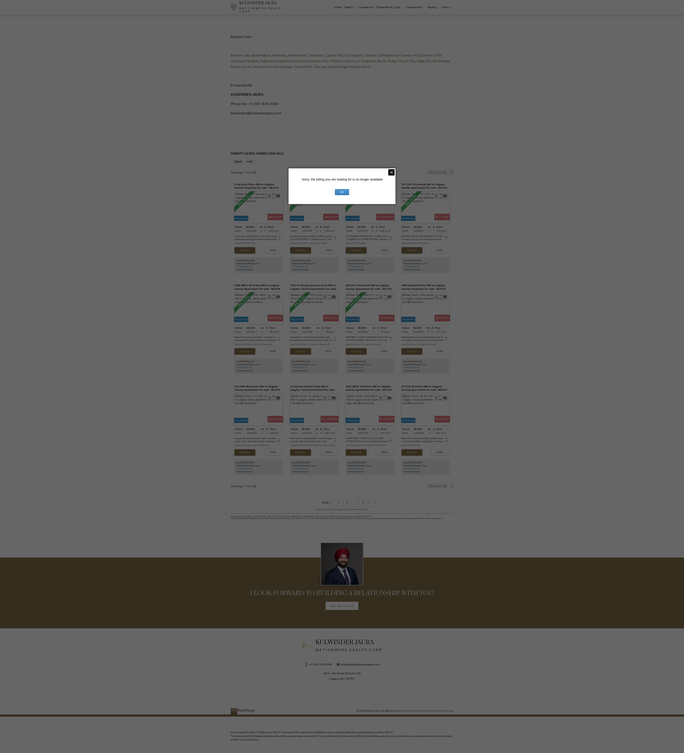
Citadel (370, 55)
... (355, 503)
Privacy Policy (408, 710)
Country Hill (409, 55)
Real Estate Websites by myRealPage (435, 710)
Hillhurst (336, 61)
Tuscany (320, 66)
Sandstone (440, 61)
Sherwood (261, 66)
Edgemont (285, 61)
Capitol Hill (334, 55)
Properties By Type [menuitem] (388, 7)
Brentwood (297, 55)
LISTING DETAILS (244, 250)
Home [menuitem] (338, 7)
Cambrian (315, 55)
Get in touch (342, 605)
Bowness (279, 55)
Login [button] (250, 161)
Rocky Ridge (387, 61)
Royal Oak (407, 61)
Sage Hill (424, 61)
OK (342, 192)
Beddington (261, 55)
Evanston (302, 61)
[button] (342, 606)
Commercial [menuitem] (366, 7)
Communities (414, 7)
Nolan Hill (319, 61)
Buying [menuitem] (432, 7)
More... (446, 7)
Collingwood (387, 55)
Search (349, 7)
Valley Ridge (338, 66)
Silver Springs (281, 66)
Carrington (353, 55)
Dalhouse (267, 61)
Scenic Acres (241, 66)
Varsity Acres (360, 66)
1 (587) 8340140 (244, 266)
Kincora (351, 61)
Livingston (367, 61)
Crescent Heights (245, 61)
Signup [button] (238, 161)
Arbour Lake (240, 55)
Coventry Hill (431, 55)
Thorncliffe (303, 66)
